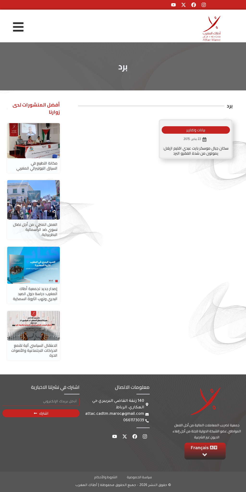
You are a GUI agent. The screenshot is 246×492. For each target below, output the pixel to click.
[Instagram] (204, 5)
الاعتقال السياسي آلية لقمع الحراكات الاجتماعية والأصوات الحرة (34, 350)
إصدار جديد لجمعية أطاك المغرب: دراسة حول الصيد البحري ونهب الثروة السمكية (35, 293)
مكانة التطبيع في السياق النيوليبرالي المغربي (36, 165)
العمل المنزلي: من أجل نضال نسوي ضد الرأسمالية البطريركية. (35, 229)
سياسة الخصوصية (139, 477)
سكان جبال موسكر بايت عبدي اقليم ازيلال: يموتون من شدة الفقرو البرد (195, 151)
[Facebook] (193, 5)
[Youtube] (173, 5)
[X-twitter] (183, 5)
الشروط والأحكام (105, 477)
